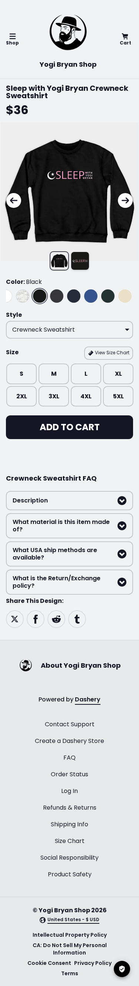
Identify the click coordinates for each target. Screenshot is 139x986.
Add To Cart (70, 427)
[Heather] (22, 296)
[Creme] (125, 296)
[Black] (39, 296)
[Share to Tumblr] (77, 619)
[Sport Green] (108, 296)
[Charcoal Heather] (56, 296)
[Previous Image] (13, 200)
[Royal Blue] (90, 296)
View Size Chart (111, 352)
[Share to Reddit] (56, 619)
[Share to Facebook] (35, 619)
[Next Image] (125, 200)
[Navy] (73, 296)
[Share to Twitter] (15, 619)
